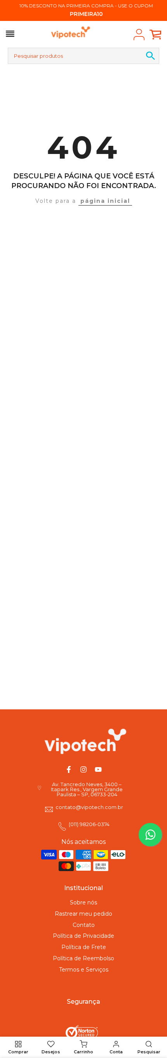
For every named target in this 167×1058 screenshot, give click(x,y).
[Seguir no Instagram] (83, 769)
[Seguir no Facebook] (68, 769)
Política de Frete (83, 947)
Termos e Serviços (83, 969)
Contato (84, 924)
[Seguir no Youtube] (98, 769)
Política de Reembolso (83, 958)
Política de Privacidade (83, 935)
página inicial (105, 200)
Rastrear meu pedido (83, 913)
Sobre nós (83, 902)
